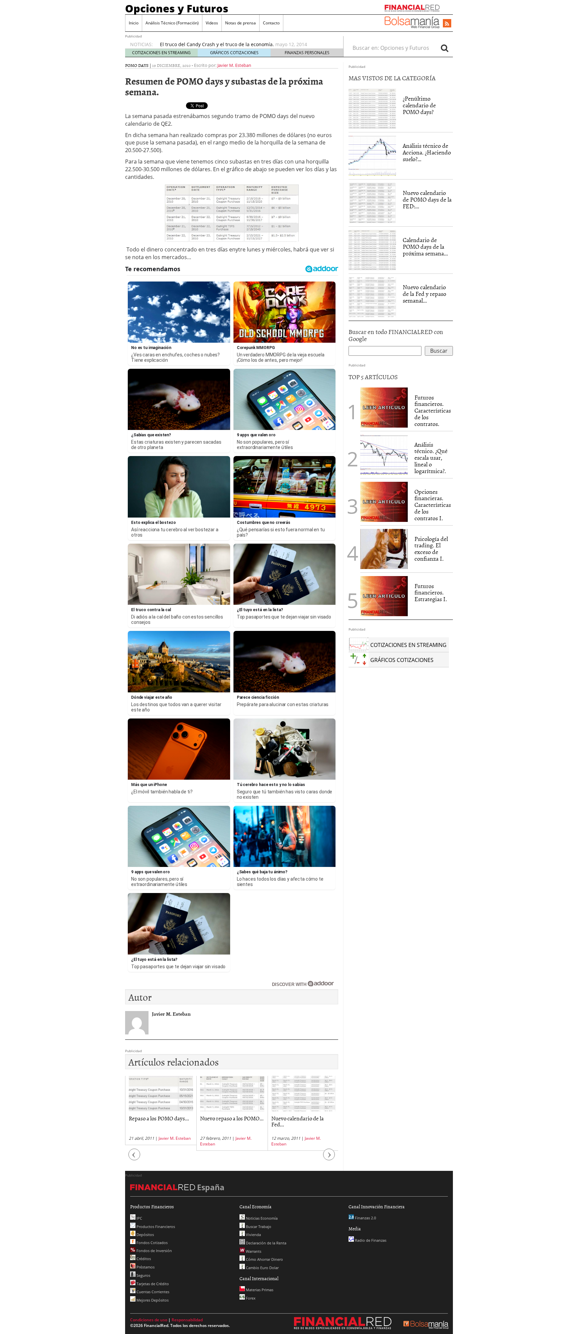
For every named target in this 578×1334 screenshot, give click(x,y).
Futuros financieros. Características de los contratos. (432, 410)
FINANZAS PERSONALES (307, 52)
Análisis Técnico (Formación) (172, 23)
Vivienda (253, 1234)
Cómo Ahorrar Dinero (264, 1259)
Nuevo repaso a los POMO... (232, 1118)
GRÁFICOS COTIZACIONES (234, 52)
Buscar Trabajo (258, 1226)
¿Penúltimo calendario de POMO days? (419, 105)
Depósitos (144, 1234)
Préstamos (145, 1266)
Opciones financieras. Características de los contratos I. (432, 505)
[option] (245, 44)
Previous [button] (134, 1157)
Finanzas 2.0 (365, 1217)
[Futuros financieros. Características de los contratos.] (384, 407)
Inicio (133, 23)
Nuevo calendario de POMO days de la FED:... (427, 199)
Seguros (142, 1275)
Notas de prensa (240, 23)
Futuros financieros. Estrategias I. (430, 592)
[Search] (445, 47)
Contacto (271, 23)
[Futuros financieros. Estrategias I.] (384, 595)
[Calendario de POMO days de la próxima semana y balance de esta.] (372, 249)
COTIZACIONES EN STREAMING (161, 52)
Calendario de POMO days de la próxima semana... (425, 246)
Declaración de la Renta (265, 1242)
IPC (138, 1218)
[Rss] (447, 23)
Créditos (143, 1258)
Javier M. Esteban (234, 65)
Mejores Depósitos (152, 1300)
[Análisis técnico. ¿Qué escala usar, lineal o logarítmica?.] (384, 454)
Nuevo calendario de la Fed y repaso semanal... (424, 294)
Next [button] (329, 1157)
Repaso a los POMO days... (159, 1118)
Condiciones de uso (148, 1320)
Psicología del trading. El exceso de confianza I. (431, 548)
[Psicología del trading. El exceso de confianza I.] (384, 548)
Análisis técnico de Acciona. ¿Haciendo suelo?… (427, 152)
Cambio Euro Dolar (262, 1267)
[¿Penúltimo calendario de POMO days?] (372, 108)
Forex (250, 1298)
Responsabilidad (187, 1320)
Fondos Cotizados (151, 1242)
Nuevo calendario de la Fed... (297, 1121)
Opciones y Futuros (176, 8)
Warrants (253, 1251)
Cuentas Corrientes (152, 1291)
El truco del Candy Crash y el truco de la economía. (217, 44)
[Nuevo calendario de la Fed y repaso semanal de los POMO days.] (372, 297)
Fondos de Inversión (153, 1250)
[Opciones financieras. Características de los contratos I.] (384, 501)
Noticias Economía (261, 1218)
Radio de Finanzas (370, 1240)
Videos (212, 23)
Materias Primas (259, 1289)
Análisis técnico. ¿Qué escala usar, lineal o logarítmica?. (431, 457)
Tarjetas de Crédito (152, 1283)
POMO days (137, 65)
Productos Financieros (155, 1226)
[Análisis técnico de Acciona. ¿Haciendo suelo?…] (372, 155)
